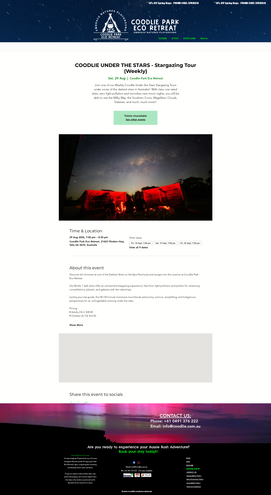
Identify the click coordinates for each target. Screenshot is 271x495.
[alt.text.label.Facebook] (134, 462)
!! (157, 451)
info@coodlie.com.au (139, 467)
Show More (76, 325)
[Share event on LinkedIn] (86, 402)
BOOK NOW (193, 468)
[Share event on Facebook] (70, 402)
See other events (135, 119)
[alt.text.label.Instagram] (138, 462)
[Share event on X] (78, 402)
